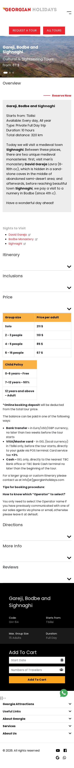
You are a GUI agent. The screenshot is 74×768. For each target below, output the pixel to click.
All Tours (54, 30)
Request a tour (25, 30)
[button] (5, 73)
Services (9, 726)
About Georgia (14, 719)
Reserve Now (61, 95)
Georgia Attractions (18, 704)
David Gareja (17, 235)
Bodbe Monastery (21, 239)
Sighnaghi (15, 244)
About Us (10, 733)
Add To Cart (37, 680)
